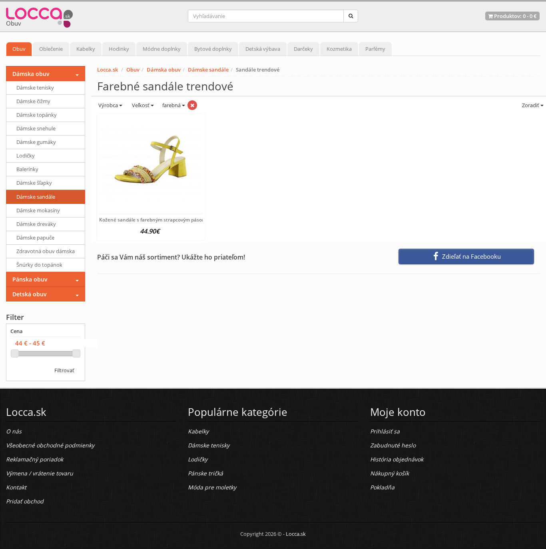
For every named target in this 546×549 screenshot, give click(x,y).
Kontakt (16, 487)
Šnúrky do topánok (39, 264)
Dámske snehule (36, 128)
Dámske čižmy (33, 101)
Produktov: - (515, 16)
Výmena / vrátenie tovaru (39, 473)
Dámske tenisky (35, 87)
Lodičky (25, 155)
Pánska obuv (30, 279)
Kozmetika (339, 48)
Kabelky (85, 48)
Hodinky (119, 48)
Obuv (19, 48)
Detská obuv (29, 294)
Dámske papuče (35, 237)
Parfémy (375, 48)
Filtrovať (64, 370)
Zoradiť (530, 105)
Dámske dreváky (36, 224)
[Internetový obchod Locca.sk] (39, 16)
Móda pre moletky (212, 487)
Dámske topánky (36, 114)
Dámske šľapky (34, 182)
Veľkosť (141, 105)
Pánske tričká (205, 473)
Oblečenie (51, 48)
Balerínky (27, 169)
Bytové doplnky (213, 48)
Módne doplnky (162, 48)
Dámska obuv (164, 69)
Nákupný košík (389, 473)
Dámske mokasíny (38, 210)
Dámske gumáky (36, 142)
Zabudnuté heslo (393, 445)
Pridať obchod (25, 501)
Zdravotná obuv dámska (45, 251)
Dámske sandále (208, 69)
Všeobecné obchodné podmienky (50, 445)
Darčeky (303, 48)
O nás (14, 431)
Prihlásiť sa (385, 431)
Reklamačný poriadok (34, 459)
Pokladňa (382, 487)
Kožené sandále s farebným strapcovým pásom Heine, (160, 219)
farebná (172, 105)
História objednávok (396, 459)
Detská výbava (262, 48)
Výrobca (108, 105)
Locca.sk (107, 69)
